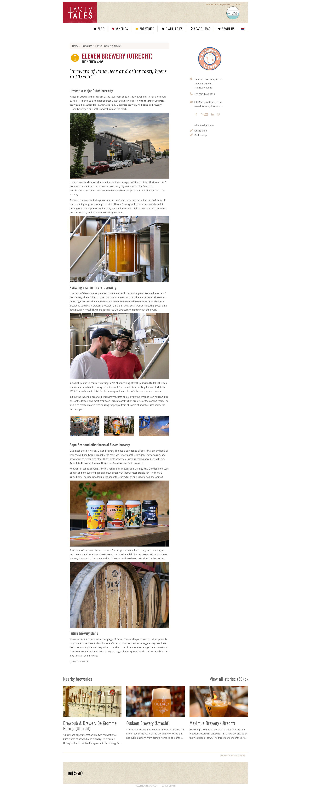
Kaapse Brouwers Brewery (107, 463)
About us (228, 29)
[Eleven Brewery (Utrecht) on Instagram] (218, 114)
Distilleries (174, 29)
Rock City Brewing (80, 463)
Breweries (146, 29)
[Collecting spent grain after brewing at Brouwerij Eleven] (154, 426)
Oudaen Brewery (152, 104)
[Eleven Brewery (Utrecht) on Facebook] (196, 114)
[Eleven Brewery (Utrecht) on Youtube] (204, 114)
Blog (101, 29)
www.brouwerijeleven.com (208, 106)
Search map (202, 29)
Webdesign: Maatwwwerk (147, 786)
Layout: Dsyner (168, 786)
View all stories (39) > (229, 679)
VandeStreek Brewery (151, 100)
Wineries (122, 29)
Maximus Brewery (126, 104)
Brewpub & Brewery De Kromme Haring (92, 104)
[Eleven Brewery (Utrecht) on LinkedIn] (212, 114)
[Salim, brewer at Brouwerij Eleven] (84, 426)
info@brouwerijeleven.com (208, 102)
